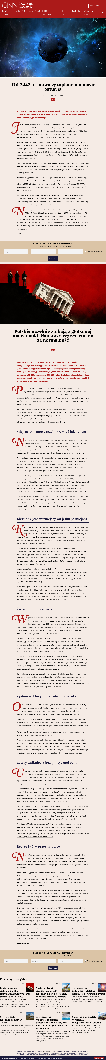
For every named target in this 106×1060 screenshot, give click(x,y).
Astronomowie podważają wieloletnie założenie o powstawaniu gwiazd (88, 991)
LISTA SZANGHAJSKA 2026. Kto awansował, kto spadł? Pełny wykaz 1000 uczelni (57, 491)
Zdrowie (38, 11)
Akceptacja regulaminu (94, 251)
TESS (63, 145)
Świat (24, 11)
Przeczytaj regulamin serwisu (54, 1058)
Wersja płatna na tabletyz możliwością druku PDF (96, 5)
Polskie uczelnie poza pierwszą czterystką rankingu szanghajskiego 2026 (44, 680)
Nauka (30, 11)
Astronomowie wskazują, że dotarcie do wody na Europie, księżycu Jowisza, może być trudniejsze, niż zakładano (51, 1023)
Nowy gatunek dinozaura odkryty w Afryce (11, 1020)
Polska (17, 11)
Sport (74, 11)
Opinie (80, 11)
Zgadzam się (99, 1058)
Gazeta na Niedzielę (47, 1051)
